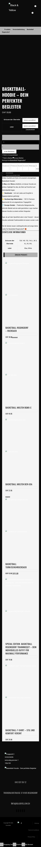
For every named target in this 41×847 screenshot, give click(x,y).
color (12, 127)
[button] (2, 23)
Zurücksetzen (30, 129)
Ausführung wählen (29, 734)
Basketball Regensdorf (18, 160)
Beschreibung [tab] (9, 173)
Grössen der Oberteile (12, 119)
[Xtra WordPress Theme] (14, 8)
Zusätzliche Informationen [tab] (13, 175)
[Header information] (31, 7)
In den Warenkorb (9, 151)
